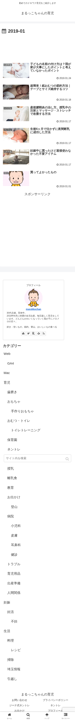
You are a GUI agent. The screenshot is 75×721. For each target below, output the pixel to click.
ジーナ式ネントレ (19, 705)
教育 (10, 487)
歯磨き (12, 392)
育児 (7, 382)
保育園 (12, 440)
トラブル (13, 564)
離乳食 (12, 478)
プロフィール (55, 710)
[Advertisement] (37, 46)
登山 (14, 507)
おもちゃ (13, 401)
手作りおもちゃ (22, 411)
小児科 (16, 526)
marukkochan (33, 309)
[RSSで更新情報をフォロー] (44, 333)
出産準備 (13, 583)
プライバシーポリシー (55, 700)
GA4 (10, 363)
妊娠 (7, 602)
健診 (14, 554)
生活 (7, 631)
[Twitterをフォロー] (28, 333)
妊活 (10, 612)
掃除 (10, 660)
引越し (12, 679)
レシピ (16, 650)
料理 (10, 640)
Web (7, 354)
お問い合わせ (19, 700)
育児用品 (13, 573)
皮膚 (14, 535)
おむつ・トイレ (18, 421)
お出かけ (13, 497)
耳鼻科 (16, 545)
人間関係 (13, 593)
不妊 (14, 621)
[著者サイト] (23, 333)
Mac (7, 373)
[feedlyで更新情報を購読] (38, 333)
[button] (67, 458)
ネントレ (13, 449)
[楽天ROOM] (33, 333)
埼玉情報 (13, 669)
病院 (10, 516)
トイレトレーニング (25, 430)
